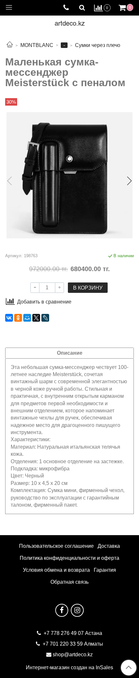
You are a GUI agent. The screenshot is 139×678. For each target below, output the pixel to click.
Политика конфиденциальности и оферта (69, 558)
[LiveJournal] (45, 318)
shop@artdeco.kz (73, 654)
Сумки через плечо (97, 45)
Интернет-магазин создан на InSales (69, 667)
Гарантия (105, 570)
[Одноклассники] (18, 318)
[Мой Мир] (27, 318)
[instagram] (77, 610)
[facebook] (61, 610)
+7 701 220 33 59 (63, 644)
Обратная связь (69, 582)
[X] (36, 318)
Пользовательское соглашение (56, 546)
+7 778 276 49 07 (64, 633)
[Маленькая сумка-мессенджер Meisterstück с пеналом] (69, 175)
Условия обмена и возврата (56, 570)
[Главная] (9, 45)
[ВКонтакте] (9, 318)
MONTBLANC (36, 45)
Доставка (109, 546)
